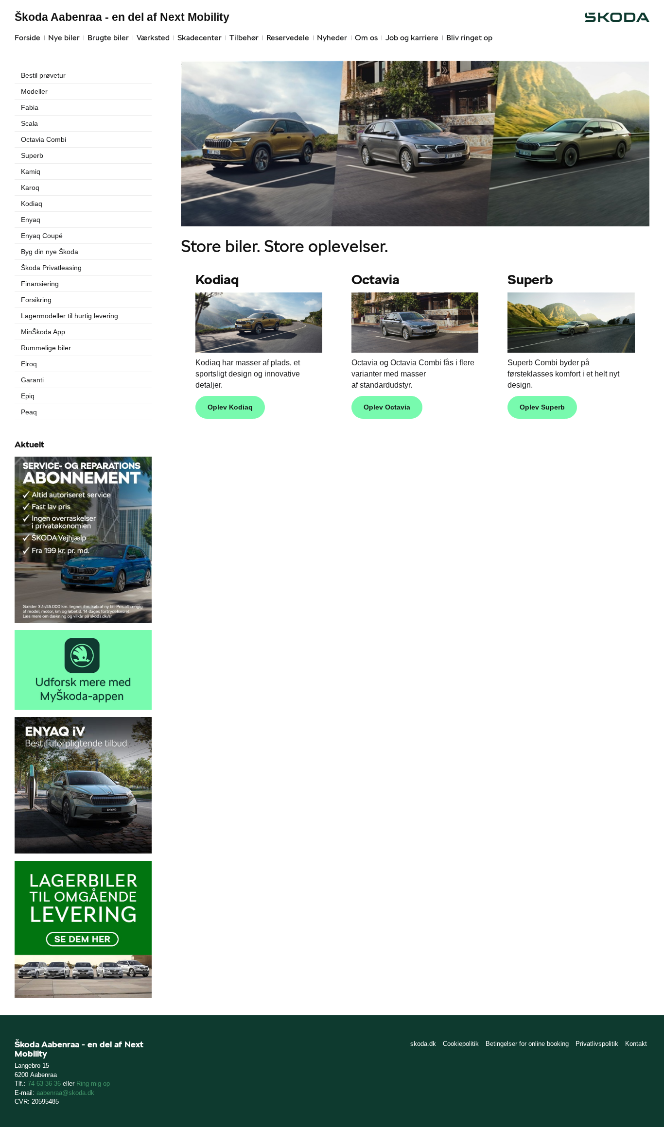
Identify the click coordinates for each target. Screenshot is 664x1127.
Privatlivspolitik (597, 1043)
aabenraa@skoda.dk (65, 1092)
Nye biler (64, 37)
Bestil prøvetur (43, 75)
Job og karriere (411, 37)
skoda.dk (423, 1043)
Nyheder (332, 37)
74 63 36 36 (44, 1083)
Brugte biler (108, 37)
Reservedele (287, 37)
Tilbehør (244, 37)
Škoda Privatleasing (51, 268)
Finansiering (40, 284)
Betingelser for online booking (527, 1043)
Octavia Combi (43, 139)
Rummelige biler (46, 348)
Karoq (30, 187)
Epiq (28, 396)
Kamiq (30, 171)
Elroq (29, 364)
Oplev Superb (542, 407)
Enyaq (30, 219)
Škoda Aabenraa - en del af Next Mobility (122, 17)
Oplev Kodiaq (230, 407)
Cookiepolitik (461, 1043)
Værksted (153, 37)
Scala (29, 123)
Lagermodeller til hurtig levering (69, 316)
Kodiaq (31, 203)
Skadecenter (199, 37)
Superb (32, 155)
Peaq (29, 412)
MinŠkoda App (43, 332)
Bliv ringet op (469, 37)
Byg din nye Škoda (49, 252)
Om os (366, 37)
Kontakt (636, 1043)
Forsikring (36, 300)
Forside (27, 37)
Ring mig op (93, 1083)
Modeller (34, 91)
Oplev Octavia (387, 407)
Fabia (29, 107)
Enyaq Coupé (42, 235)
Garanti (32, 380)
